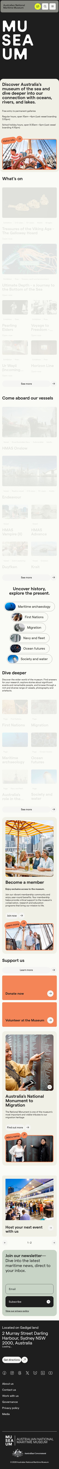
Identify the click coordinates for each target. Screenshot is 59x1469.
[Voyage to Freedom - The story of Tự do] (44, 307)
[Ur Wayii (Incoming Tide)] (15, 347)
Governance (10, 1401)
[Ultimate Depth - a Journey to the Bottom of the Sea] (29, 259)
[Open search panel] (45, 6)
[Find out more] (28, 1127)
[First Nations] (15, 707)
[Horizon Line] (44, 347)
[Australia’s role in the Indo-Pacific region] (15, 777)
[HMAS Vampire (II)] (15, 512)
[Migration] (44, 707)
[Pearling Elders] (15, 307)
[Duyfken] (15, 549)
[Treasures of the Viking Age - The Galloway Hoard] (29, 202)
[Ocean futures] (44, 740)
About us (7, 1383)
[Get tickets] (38, 6)
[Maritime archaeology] (15, 740)
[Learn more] (23, 923)
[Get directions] (24, 1360)
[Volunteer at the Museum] (50, 1020)
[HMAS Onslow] (29, 422)
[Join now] (21, 916)
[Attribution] (49, 1087)
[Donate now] (50, 993)
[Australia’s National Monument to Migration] (29, 1063)
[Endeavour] (29, 471)
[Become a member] (29, 848)
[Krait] (44, 549)
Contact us (9, 1389)
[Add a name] (24, 1135)
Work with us (10, 1395)
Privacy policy (10, 1407)
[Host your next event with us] (51, 1228)
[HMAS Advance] (44, 512)
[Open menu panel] (52, 6)
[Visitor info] (19, 139)
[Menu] (38, 6)
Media (6, 1414)
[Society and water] (44, 777)
